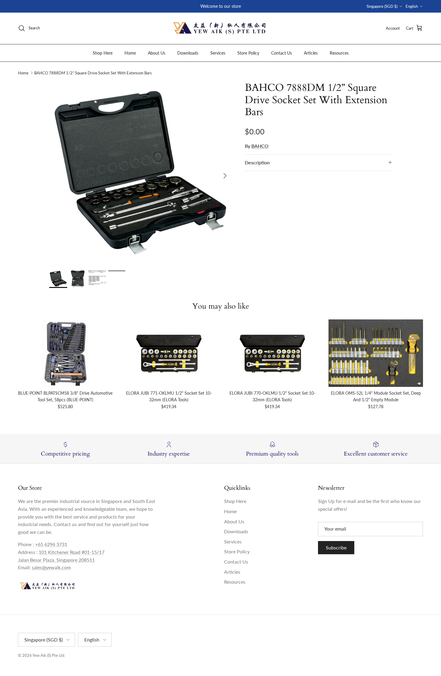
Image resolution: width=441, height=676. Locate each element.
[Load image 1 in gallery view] (140, 173)
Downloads (187, 52)
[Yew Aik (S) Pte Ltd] (221, 28)
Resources (339, 52)
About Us (156, 52)
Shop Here (102, 52)
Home (130, 52)
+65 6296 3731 (51, 544)
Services (217, 52)
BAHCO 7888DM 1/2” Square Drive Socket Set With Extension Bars (93, 72)
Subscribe (336, 547)
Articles (311, 52)
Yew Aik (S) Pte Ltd (48, 655)
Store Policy (248, 52)
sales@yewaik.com (51, 567)
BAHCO (259, 146)
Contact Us (281, 52)
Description (257, 162)
